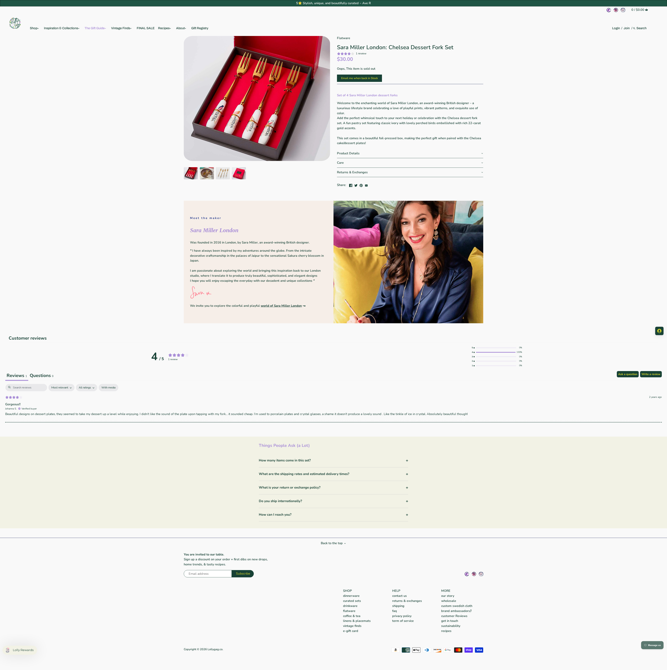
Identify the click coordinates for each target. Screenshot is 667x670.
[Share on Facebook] (350, 184)
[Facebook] (609, 10)
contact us (399, 596)
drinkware (350, 606)
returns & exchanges (407, 601)
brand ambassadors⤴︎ (456, 611)
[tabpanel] (333, 407)
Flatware (343, 38)
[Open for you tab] (659, 331)
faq (394, 611)
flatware (349, 611)
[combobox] (641, 28)
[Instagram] (623, 10)
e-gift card (350, 631)
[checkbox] (108, 387)
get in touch (449, 621)
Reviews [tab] (17, 375)
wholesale (448, 601)
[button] (410, 153)
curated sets (352, 601)
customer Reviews (454, 616)
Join (627, 28)
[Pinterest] (616, 10)
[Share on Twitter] (355, 184)
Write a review (650, 374)
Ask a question (627, 374)
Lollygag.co (215, 649)
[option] (191, 173)
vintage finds (352, 626)
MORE (445, 591)
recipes (446, 631)
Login (616, 28)
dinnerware (351, 596)
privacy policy (401, 616)
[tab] (41, 376)
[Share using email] (366, 184)
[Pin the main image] (361, 184)
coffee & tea (351, 616)
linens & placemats (357, 621)
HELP (396, 591)
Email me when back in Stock (359, 78)
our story (447, 596)
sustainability (450, 626)
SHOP (347, 591)
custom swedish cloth (456, 606)
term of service (403, 621)
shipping (398, 606)
